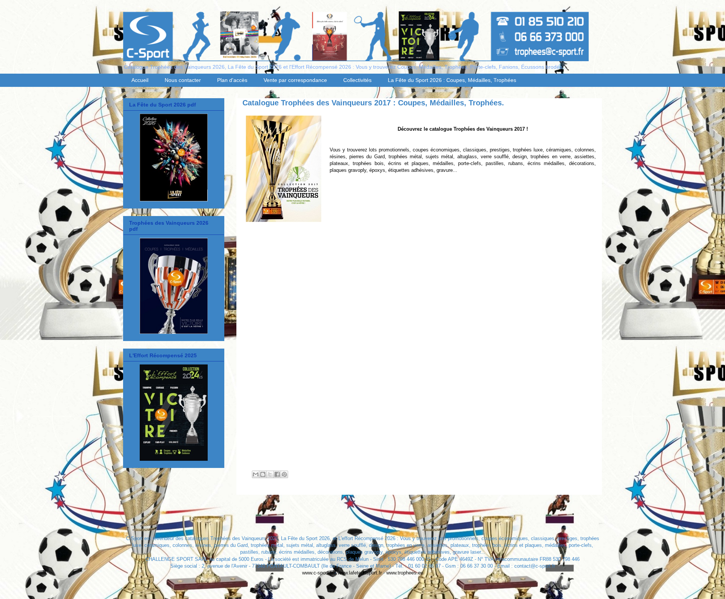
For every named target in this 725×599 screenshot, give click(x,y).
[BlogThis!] (263, 474)
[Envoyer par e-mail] (255, 474)
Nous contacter (183, 80)
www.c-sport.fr (317, 573)
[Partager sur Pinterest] (284, 474)
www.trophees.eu (404, 573)
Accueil (139, 80)
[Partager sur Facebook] (277, 474)
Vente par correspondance (295, 80)
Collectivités (357, 80)
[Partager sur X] (270, 474)
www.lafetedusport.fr (360, 573)
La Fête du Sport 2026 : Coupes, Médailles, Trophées (452, 80)
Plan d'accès (232, 80)
